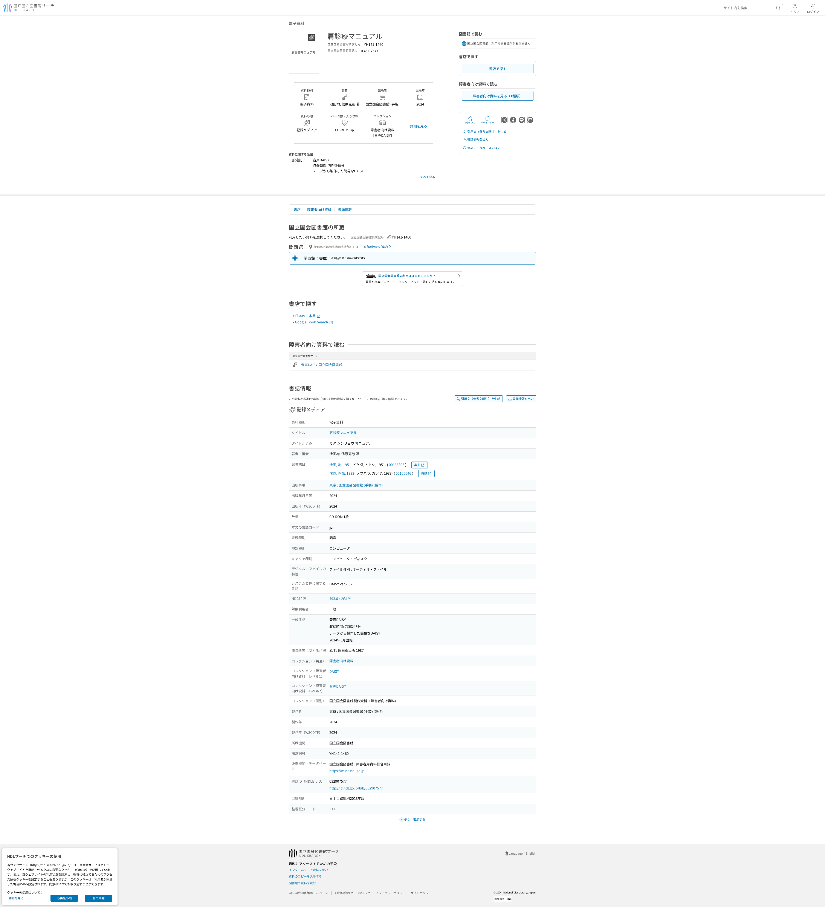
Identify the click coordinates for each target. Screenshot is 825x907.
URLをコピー (487, 122)
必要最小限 (64, 898)
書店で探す (497, 68)
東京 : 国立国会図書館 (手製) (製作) (356, 485)
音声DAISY (337, 686)
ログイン (813, 11)
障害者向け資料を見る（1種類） (498, 95)
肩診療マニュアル (343, 432)
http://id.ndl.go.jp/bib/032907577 (356, 788)
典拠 (417, 465)
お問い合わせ (344, 893)
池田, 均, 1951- (340, 464)
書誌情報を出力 (477, 139)
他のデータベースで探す (483, 148)
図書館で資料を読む (302, 883)
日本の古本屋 (305, 315)
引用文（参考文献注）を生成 (486, 131)
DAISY (334, 671)
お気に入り (470, 122)
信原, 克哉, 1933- (342, 473)
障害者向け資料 (319, 209)
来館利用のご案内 (376, 247)
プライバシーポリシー (390, 893)
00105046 (403, 473)
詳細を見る (418, 125)
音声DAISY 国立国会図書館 (321, 364)
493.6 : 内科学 (340, 598)
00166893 (396, 464)
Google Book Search (312, 321)
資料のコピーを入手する (305, 876)
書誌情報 (345, 209)
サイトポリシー (421, 893)
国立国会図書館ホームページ (308, 893)
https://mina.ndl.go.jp (346, 770)
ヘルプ (794, 11)
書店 (297, 209)
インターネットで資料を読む (308, 870)
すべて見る (427, 177)
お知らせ (364, 893)
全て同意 (99, 898)
